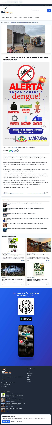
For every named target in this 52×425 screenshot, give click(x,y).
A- (11, 1)
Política (25, 17)
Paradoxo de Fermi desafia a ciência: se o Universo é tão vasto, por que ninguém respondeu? (25, 208)
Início (3, 17)
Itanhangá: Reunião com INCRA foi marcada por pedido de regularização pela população (24, 203)
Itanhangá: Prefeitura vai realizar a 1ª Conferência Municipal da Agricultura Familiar (37, 280)
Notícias (15, 17)
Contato (37, 17)
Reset (21, 1)
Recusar (13, 421)
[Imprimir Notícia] (17, 150)
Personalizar (19, 421)
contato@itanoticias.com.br (9, 382)
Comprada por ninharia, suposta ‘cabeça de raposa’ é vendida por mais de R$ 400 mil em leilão (14, 400)
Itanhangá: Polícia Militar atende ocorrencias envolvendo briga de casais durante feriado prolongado (27, 228)
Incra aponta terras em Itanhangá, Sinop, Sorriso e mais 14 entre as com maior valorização (25, 223)
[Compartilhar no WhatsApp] (10, 151)
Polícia (20, 17)
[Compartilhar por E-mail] (15, 151)
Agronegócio (9, 17)
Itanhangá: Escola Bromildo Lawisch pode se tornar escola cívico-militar (21, 213)
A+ (8, 1)
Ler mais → (23, 260)
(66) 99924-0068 (18, 5)
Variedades (30, 17)
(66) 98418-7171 (6, 386)
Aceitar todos (6, 421)
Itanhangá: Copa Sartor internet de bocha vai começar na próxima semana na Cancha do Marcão (13, 255)
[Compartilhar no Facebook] (12, 151)
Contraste (16, 1)
